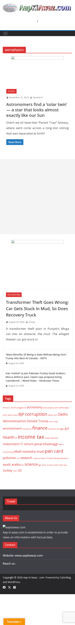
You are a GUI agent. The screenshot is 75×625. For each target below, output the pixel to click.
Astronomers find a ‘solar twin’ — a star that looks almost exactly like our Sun (36, 109)
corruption (36, 414)
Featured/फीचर (13, 294)
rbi (18, 458)
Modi (18, 451)
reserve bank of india (43, 458)
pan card (54, 451)
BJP (21, 414)
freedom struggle (56, 429)
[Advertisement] (37, 196)
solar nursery (48, 465)
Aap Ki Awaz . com (33, 577)
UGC (15, 471)
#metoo (6, 407)
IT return (26, 444)
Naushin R (38, 97)
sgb (39, 465)
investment (11, 444)
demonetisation (14, 421)
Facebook (27, 429)
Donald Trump (37, 421)
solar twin (58, 465)
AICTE (13, 407)
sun (65, 465)
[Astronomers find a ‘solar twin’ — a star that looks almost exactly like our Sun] (37, 70)
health (9, 437)
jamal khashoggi (46, 444)
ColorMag (65, 577)
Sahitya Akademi (61, 458)
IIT (16, 438)
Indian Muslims (51, 438)
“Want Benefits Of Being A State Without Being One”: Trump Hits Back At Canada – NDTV (36, 356)
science (31, 464)
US (20, 470)
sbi (22, 465)
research (26, 458)
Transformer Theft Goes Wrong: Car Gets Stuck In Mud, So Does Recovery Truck (37, 308)
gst (67, 428)
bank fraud (13, 415)
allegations (21, 407)
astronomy (35, 407)
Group (32, 321)
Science (11, 91)
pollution (9, 458)
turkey (7, 470)
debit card (53, 415)
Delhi (63, 414)
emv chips (53, 421)
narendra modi (33, 451)
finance (39, 428)
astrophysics (48, 407)
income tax (31, 436)
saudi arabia (12, 464)
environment (12, 428)
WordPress (14, 582)
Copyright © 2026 (13, 577)
